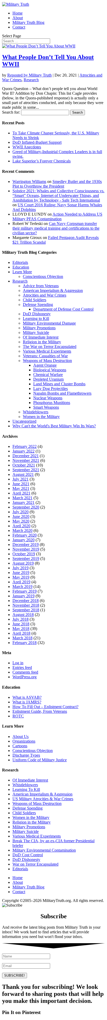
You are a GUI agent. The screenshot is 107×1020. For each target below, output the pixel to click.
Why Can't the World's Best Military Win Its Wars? (54, 426)
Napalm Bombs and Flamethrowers (62, 393)
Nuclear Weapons (47, 398)
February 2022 (24, 446)
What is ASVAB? (27, 697)
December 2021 (25, 456)
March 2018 (22, 638)
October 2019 (23, 554)
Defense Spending (38, 304)
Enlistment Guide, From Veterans (39, 711)
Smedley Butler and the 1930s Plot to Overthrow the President (57, 183)
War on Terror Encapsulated (35, 864)
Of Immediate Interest (40, 337)
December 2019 (25, 544)
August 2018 (23, 614)
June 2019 (20, 572)
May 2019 (20, 577)
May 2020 (20, 521)
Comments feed (25, 672)
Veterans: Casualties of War (45, 356)
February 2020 (24, 535)
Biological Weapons (49, 370)
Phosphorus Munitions (51, 402)
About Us (20, 736)
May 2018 (20, 628)
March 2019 (22, 586)
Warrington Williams (29, 181)
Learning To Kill (26, 789)
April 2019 (21, 582)
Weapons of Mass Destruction (47, 360)
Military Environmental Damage (49, 323)
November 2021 (25, 460)
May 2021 (20, 488)
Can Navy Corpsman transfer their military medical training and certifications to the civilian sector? (55, 228)
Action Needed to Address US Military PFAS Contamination (57, 216)
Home (17, 13)
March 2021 (22, 498)
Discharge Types (26, 755)
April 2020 (21, 526)
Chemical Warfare (48, 374)
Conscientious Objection (43, 276)
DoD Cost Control (27, 855)
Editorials (20, 262)
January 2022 (23, 451)
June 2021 (20, 484)
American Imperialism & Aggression (53, 290)
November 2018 (25, 605)
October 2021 (23, 465)
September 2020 (25, 507)
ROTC (18, 716)
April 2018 (21, 633)
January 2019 (23, 596)
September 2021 (25, 470)
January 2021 (23, 502)
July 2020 (20, 512)
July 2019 (20, 568)
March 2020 (22, 530)
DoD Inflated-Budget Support (37, 142)
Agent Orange (45, 365)
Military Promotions (39, 328)
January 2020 (23, 540)
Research (31, 80)
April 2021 (21, 493)
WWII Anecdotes (26, 147)
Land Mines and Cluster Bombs (59, 384)
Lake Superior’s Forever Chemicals (41, 161)
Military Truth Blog (28, 22)
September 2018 (25, 610)
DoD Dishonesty (37, 314)
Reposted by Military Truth (29, 75)
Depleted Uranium (48, 379)
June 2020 (20, 516)
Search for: (11, 112)
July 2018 (20, 619)
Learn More (22, 272)
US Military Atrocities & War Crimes (42, 799)
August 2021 (23, 474)
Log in (17, 663)
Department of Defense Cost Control (63, 309)
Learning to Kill (36, 318)
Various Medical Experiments (47, 351)
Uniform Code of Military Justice (39, 760)
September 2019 (25, 558)
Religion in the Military (42, 342)
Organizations (23, 741)
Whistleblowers (35, 412)
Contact (18, 27)
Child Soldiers (34, 300)
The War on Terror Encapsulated (49, 346)
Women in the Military (41, 416)
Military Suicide (36, 332)
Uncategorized (24, 421)
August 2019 (23, 563)
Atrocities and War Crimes (44, 295)
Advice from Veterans (41, 286)
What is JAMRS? (26, 702)
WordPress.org (24, 677)
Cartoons (19, 746)
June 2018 (20, 624)
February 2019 (24, 591)
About (17, 18)
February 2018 (24, 642)
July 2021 (20, 479)
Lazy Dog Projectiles (50, 388)
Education (20, 267)
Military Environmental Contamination (44, 850)
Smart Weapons (46, 407)
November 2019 (25, 549)
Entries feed (22, 667)
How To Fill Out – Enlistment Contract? (45, 706)
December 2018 (25, 600)
